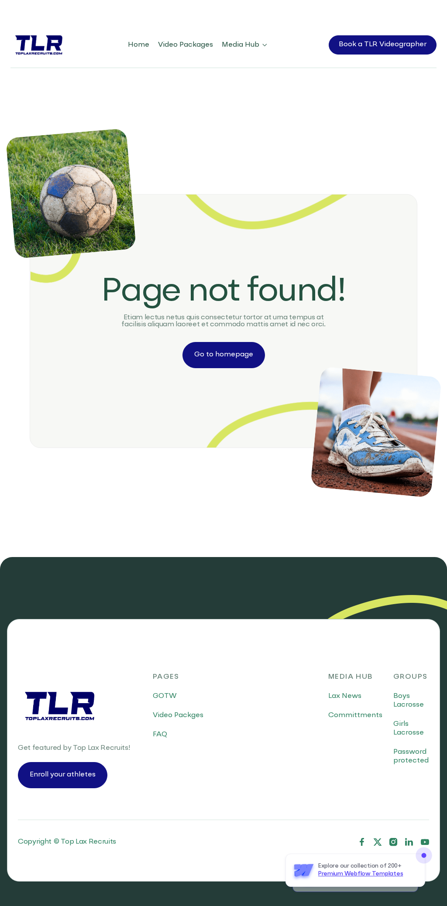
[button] (245, 44)
